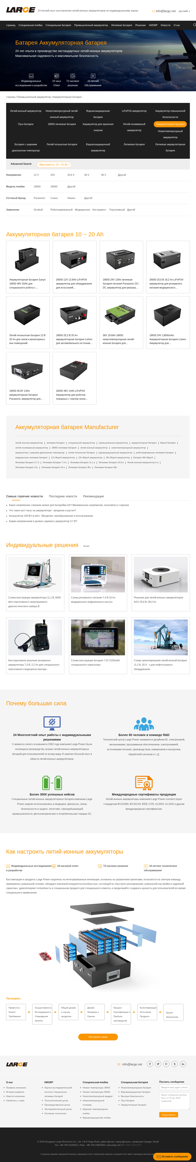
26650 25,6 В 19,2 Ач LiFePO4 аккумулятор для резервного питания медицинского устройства (166, 284)
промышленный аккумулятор (113, 443)
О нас (177, 25)
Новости (165, 25)
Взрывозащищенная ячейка (97, 1117)
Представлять (169, 1115)
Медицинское (82, 209)
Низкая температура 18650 (96, 1087)
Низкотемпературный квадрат (98, 1096)
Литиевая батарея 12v (26, 467)
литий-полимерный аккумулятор (31, 447)
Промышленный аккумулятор (91, 25)
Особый (38, 209)
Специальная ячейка (30, 25)
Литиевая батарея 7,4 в (54, 462)
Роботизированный (62, 209)
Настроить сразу (98, 1037)
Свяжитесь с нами (15, 1100)
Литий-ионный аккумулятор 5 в (142, 462)
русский (183, 11)
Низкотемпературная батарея (136, 1087)
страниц (10, 25)
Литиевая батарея (121, 25)
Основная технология (55, 1113)
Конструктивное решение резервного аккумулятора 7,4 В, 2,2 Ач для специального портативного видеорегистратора (33, 665)
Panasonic (39, 198)
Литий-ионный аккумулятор (25, 111)
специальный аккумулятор (81, 443)
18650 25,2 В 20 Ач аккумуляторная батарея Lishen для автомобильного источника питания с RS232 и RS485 (74, 339)
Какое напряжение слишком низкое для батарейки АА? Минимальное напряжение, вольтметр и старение (69, 505)
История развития (15, 1092)
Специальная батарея (58, 25)
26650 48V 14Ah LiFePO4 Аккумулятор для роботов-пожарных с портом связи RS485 (71, 395)
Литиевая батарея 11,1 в (82, 462)
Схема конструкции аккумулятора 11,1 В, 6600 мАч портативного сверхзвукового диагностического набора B (34, 602)
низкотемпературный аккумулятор (128, 447)
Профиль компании (16, 1087)
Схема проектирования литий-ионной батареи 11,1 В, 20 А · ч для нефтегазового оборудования (160, 665)
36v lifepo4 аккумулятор (118, 457)
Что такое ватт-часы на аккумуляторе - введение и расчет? (42, 510)
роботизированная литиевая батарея (155, 452)
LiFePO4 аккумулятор (134, 111)
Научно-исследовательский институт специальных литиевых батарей (58, 1091)
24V (53, 175)
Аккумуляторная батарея (67, 97)
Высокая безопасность (132, 1096)
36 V (86, 175)
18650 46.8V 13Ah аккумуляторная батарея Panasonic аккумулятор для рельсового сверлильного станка (28, 395)
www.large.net (113, 1145)
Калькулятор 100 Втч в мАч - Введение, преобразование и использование (51, 516)
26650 (54, 186)
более (86, 546)
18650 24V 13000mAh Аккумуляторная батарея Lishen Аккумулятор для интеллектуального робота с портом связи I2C (167, 339)
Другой (122, 175)
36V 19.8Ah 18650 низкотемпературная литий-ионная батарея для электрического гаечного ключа (120, 339)
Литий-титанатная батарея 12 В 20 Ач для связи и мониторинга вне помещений (27, 339)
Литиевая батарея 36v (79, 467)
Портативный (117, 209)
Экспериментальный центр (58, 1109)
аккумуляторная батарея (144, 443)
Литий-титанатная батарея (62, 144)
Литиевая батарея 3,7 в (27, 462)
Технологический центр (56, 1100)
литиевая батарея (55, 443)
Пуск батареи (25, 124)
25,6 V (70, 175)
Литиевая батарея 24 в (53, 467)
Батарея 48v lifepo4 (143, 457)
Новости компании (15, 1096)
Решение (140, 25)
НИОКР (153, 25)
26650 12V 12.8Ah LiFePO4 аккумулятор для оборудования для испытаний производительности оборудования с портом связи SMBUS (74, 284)
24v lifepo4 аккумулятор (90, 457)
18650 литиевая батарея (62, 124)
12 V (36, 175)
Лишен (71, 198)
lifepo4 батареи (168, 443)
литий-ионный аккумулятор (29, 443)
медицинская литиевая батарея (31, 457)
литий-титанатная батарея (81, 452)
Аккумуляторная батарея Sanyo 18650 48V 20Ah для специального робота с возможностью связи (27, 284)
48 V (103, 175)
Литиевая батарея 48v (105, 467)
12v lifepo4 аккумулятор (63, 457)
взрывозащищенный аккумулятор (115, 452)
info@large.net (166, 11)
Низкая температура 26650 (96, 1092)
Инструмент (99, 209)
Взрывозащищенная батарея (135, 1092)
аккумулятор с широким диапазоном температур (39, 452)
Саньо (54, 198)
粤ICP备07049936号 (131, 1145)
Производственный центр (57, 1105)
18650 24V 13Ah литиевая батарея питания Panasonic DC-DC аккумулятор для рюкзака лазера (121, 284)
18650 (37, 186)
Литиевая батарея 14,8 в (111, 462)
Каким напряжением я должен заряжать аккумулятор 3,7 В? (43, 521)
